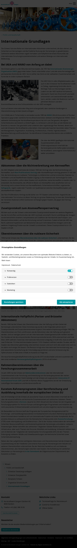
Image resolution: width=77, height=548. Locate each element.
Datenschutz (16, 265)
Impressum (6, 265)
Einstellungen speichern (13, 302)
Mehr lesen (6, 260)
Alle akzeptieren (66, 302)
